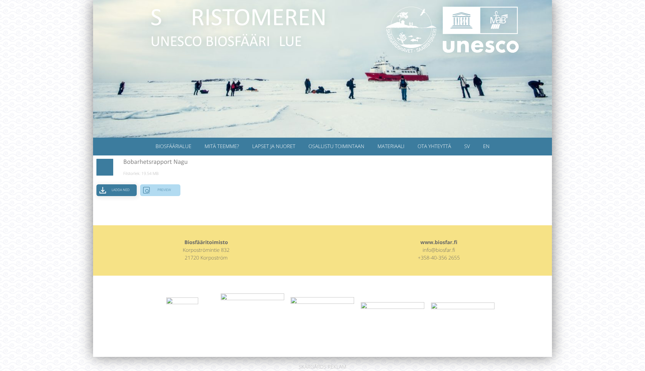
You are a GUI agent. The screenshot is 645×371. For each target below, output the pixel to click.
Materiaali (390, 146)
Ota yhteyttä (434, 146)
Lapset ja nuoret (273, 146)
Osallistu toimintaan (336, 146)
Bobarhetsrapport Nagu (155, 162)
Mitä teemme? (222, 146)
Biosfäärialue (173, 146)
